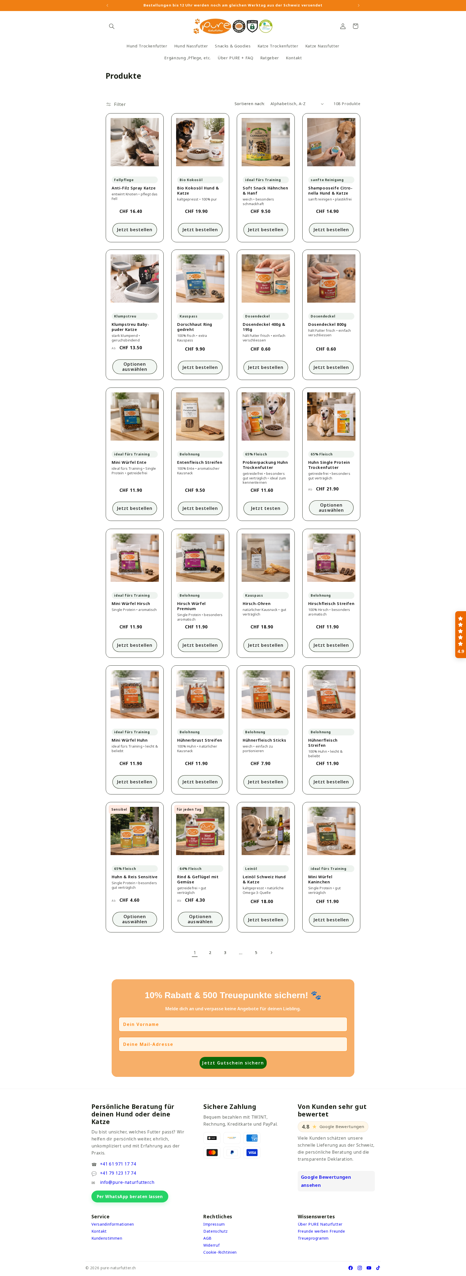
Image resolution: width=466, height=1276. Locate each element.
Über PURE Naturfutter (320, 1224)
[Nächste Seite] (271, 952)
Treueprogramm (313, 1238)
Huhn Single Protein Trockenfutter (329, 465)
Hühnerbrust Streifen (199, 740)
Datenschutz (215, 1231)
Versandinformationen (112, 1224)
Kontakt (99, 1231)
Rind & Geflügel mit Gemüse (197, 879)
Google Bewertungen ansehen (326, 1181)
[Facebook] (350, 1268)
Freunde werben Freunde (321, 1231)
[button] (112, 26)
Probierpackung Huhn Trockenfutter (265, 465)
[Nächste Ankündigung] (359, 5)
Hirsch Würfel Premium (191, 606)
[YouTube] (369, 1268)
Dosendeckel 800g (327, 324)
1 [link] (194, 952)
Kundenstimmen (106, 1238)
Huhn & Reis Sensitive (135, 876)
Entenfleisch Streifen (199, 462)
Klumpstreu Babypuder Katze (130, 327)
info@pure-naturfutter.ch (127, 1182)
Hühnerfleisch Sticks (264, 740)
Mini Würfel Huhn (130, 740)
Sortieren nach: (250, 103)
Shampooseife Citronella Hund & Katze (330, 190)
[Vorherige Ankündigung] (107, 5)
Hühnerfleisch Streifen (323, 743)
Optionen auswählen (134, 366)
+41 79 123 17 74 (118, 1173)
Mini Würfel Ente (129, 462)
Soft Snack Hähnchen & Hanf (265, 190)
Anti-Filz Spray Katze (134, 188)
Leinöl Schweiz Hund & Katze (264, 879)
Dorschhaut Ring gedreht (194, 327)
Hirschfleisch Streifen (331, 603)
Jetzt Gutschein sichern (233, 1063)
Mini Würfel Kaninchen (320, 879)
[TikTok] (378, 1268)
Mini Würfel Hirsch (131, 603)
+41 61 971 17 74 (118, 1164)
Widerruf (211, 1245)
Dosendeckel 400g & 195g (264, 327)
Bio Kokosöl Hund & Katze (198, 190)
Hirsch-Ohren (256, 603)
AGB (207, 1238)
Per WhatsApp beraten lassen (130, 1196)
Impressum (214, 1224)
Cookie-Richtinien (220, 1252)
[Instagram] (359, 1268)
